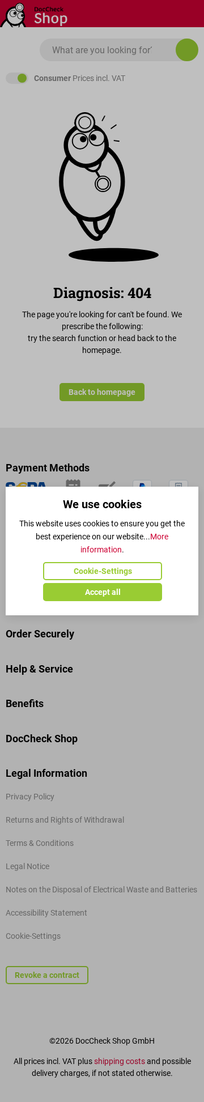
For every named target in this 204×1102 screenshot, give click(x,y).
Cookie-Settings (103, 571)
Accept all (103, 592)
